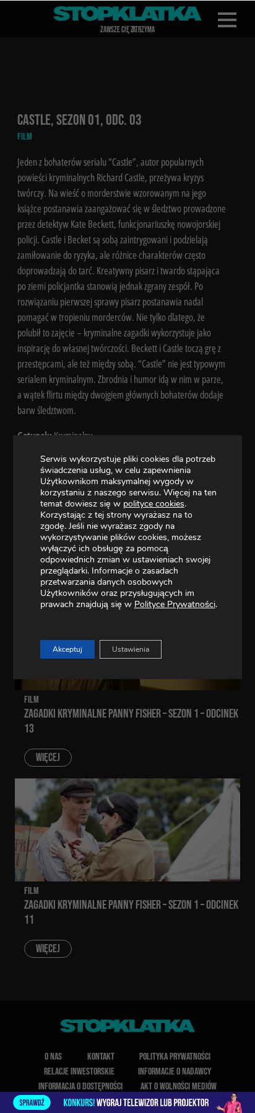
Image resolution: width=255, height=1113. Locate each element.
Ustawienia (130, 649)
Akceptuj (67, 649)
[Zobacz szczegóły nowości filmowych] (127, 1102)
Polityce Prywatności (174, 604)
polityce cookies (153, 504)
